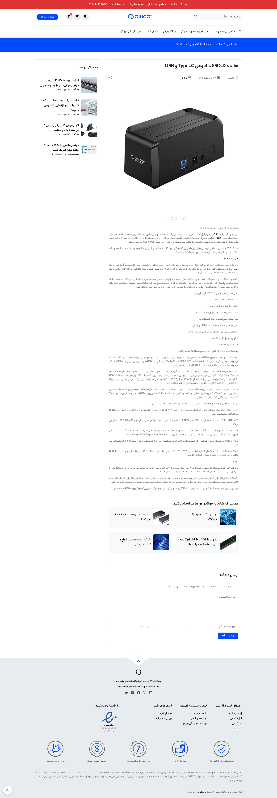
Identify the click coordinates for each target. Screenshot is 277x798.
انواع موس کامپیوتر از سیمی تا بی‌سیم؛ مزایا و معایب (61, 128)
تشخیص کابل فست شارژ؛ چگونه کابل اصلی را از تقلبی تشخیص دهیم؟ (60, 105)
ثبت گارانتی (237, 724)
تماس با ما (153, 32)
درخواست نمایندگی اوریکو (195, 724)
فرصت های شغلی (199, 719)
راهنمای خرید (73, 154)
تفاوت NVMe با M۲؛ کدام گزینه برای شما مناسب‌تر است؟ (198, 542)
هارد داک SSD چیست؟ (228, 259)
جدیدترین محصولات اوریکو (194, 32)
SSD (216, 235)
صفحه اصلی (232, 45)
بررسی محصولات (164, 719)
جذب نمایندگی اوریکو (132, 32)
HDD (218, 238)
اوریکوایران (201, 792)
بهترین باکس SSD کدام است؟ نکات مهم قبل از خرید (61, 148)
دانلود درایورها (200, 714)
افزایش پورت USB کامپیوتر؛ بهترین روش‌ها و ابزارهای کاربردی (59, 83)
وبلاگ (219, 45)
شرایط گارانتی (236, 719)
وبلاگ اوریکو (169, 32)
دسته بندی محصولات (225, 32)
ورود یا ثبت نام (47, 17)
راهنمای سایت (235, 714)
